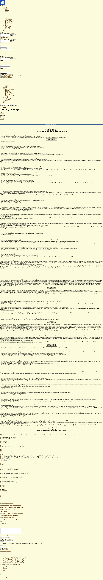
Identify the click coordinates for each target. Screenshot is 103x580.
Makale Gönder (5, 53)
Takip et (6, 549)
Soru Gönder (5, 54)
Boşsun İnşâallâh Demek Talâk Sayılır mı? (10, 561)
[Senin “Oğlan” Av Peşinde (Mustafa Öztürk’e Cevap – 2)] (10, 505)
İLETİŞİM (4, 30)
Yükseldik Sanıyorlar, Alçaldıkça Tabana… (10, 515)
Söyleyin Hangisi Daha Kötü (6, 503)
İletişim (4, 570)
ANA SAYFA (5, 7)
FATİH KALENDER (8, 20)
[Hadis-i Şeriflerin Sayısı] (4, 521)
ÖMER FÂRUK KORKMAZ (10, 23)
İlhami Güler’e (3, 511)
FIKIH (6, 9)
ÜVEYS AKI (7, 24)
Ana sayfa (2, 105)
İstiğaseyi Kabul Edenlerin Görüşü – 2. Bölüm (10, 562)
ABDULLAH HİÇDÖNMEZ (10, 17)
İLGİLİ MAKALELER (4, 498)
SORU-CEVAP (5, 15)
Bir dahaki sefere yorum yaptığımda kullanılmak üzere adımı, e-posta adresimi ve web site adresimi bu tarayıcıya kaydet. (22, 543)
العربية (4, 29)
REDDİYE (7, 85)
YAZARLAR (5, 16)
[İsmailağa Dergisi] (5, 551)
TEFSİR (6, 11)
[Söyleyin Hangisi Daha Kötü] (9, 574)
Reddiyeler (4, 107)
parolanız (11, 35)
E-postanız (12, 40)
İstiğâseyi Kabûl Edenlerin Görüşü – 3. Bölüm (10, 560)
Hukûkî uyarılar (10, 572)
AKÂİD (6, 84)
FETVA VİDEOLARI (8, 26)
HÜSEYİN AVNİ (8, 22)
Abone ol (7, 550)
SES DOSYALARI (8, 27)
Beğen (7, 548)
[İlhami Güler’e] (7, 509)
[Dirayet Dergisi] (5, 76)
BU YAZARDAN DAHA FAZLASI (15, 498)
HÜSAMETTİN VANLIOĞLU (10, 21)
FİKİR (6, 14)
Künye (4, 567)
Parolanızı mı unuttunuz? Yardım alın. (6, 61)
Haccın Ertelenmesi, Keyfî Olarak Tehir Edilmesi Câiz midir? (13, 557)
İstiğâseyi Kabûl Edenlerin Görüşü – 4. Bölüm (10, 558)
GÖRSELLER (7, 28)
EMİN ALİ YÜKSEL (8, 19)
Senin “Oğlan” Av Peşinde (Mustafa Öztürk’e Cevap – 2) (12, 507)
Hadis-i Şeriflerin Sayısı (5, 523)
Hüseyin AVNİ (3, 113)
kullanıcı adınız (13, 34)
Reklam (4, 569)
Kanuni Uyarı (5, 568)
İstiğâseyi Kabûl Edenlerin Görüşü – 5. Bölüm (10, 556)
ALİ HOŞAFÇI (7, 18)
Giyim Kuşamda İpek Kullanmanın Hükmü (10, 559)
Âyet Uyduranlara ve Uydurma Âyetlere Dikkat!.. (11, 519)
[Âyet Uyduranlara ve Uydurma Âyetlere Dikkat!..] (7, 517)
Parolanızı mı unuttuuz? (4, 37)
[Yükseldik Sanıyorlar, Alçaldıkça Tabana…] (11, 513)
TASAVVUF (7, 10)
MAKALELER (5, 8)
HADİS (6, 12)
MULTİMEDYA (5, 25)
